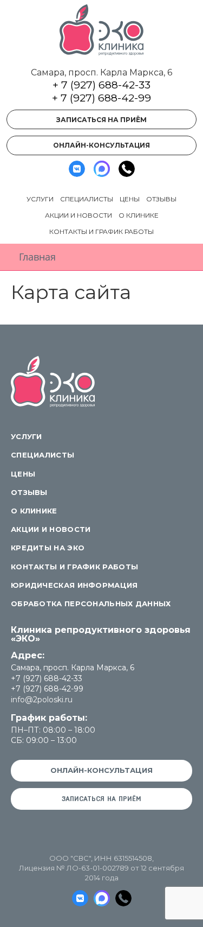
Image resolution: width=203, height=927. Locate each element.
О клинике (139, 215)
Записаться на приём (101, 120)
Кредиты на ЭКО (47, 547)
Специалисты (86, 199)
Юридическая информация (74, 585)
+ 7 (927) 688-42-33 (101, 85)
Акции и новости (78, 215)
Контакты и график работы (101, 231)
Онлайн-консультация (101, 145)
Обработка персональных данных (91, 603)
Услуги (40, 199)
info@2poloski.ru (42, 699)
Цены (130, 199)
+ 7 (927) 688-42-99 (101, 98)
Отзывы (161, 199)
